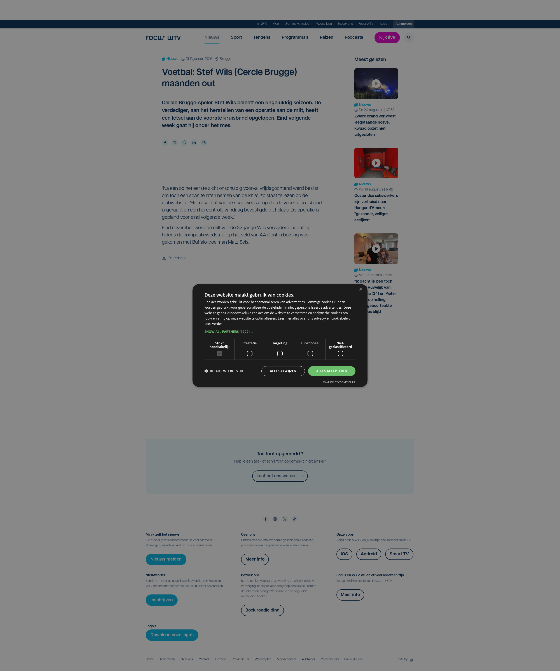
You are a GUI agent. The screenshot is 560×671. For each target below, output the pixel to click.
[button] (280, 332)
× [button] (360, 289)
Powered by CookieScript (338, 382)
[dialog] (280, 335)
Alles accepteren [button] (331, 371)
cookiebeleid (340, 318)
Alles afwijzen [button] (283, 371)
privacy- (320, 318)
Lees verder (213, 323)
